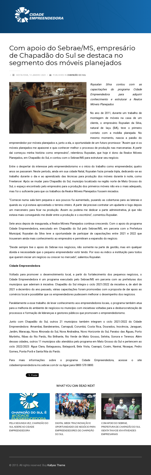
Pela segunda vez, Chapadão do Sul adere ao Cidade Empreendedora (28, 427)
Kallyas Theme (56, 465)
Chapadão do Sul (76, 75)
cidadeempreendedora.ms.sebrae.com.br (34, 365)
